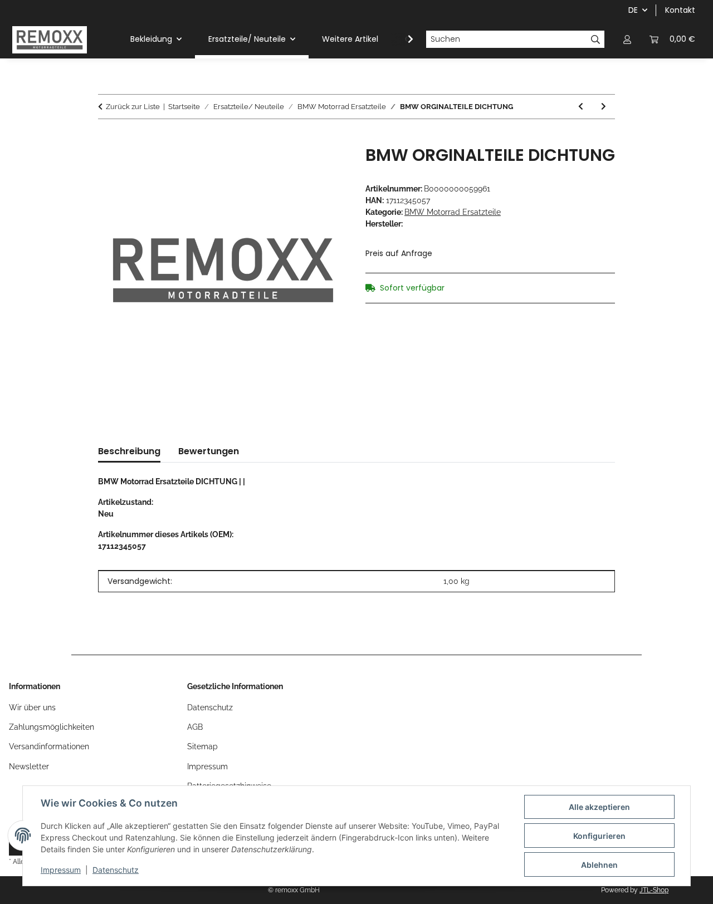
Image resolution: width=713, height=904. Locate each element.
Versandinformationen (49, 746)
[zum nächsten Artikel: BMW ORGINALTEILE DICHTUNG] (603, 107)
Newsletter (29, 766)
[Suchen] (596, 39)
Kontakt (680, 10)
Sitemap (202, 746)
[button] (627, 39)
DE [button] (633, 10)
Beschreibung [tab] (129, 451)
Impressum (61, 869)
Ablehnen (599, 864)
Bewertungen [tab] (208, 451)
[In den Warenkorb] (107, 139)
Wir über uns (32, 707)
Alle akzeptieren (599, 807)
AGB (195, 727)
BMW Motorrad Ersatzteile (452, 212)
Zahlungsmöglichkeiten (51, 727)
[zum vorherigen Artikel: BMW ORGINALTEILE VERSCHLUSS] (580, 107)
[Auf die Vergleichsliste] (324, 166)
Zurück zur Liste (133, 106)
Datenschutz (115, 869)
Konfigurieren (599, 836)
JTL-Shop (653, 890)
